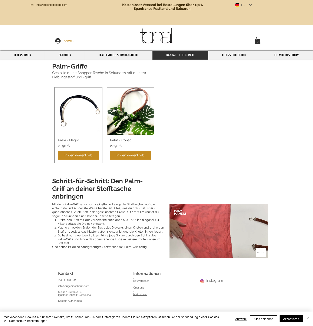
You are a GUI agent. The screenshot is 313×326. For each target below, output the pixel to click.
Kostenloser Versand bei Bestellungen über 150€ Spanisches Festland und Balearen (162, 7)
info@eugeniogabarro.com (73, 286)
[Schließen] (307, 319)
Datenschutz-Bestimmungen (28, 321)
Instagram (214, 280)
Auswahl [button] (241, 319)
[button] (258, 40)
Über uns (138, 287)
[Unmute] (180, 254)
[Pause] (173, 254)
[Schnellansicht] (78, 111)
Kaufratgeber (141, 280)
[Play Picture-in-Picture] (256, 254)
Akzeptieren (291, 319)
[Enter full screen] (264, 254)
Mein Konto (140, 294)
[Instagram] (202, 281)
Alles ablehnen (263, 319)
